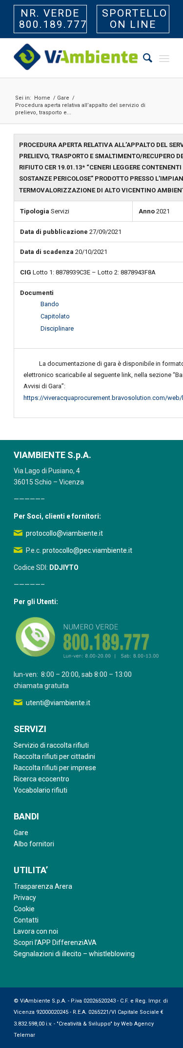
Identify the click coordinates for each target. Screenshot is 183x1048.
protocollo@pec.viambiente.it (87, 550)
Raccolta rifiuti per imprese (55, 768)
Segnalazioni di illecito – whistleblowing (74, 954)
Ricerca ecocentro (41, 779)
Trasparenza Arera (43, 886)
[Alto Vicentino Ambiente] (76, 58)
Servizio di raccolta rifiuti (51, 745)
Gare (21, 833)
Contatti (26, 920)
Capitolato (55, 316)
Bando (50, 304)
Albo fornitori (34, 844)
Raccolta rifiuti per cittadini (54, 756)
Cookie (24, 909)
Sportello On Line (134, 18)
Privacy (25, 897)
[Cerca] (142, 58)
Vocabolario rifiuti (40, 790)
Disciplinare (57, 328)
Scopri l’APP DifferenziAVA (55, 942)
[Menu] (164, 58)
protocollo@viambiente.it (64, 533)
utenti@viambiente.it (58, 703)
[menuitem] (142, 58)
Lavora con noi (36, 931)
